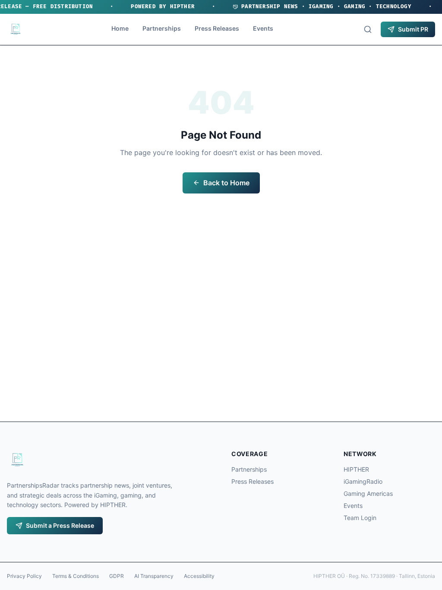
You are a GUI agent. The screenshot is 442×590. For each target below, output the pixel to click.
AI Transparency (154, 576)
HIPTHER (356, 469)
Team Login (360, 517)
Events (263, 28)
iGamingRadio (363, 481)
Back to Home (226, 182)
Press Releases (217, 28)
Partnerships (161, 28)
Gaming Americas (368, 493)
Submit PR (413, 29)
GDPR (116, 576)
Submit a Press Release (60, 525)
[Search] (368, 29)
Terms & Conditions (75, 576)
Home (120, 28)
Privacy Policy (24, 576)
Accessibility (199, 576)
